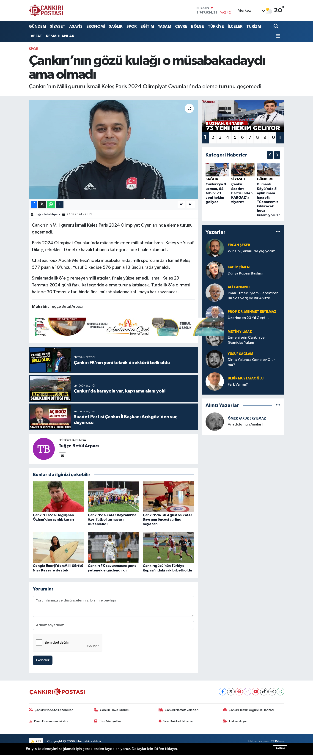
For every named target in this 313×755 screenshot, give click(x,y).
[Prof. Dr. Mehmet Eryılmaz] (215, 315)
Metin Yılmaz (240, 331)
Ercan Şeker (239, 245)
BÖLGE (197, 26)
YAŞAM (164, 26)
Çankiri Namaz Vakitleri (181, 710)
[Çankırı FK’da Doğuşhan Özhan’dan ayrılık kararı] (58, 497)
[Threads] (272, 691)
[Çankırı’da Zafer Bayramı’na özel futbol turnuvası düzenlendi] (113, 497)
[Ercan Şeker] (215, 248)
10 (272, 137)
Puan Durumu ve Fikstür (51, 721)
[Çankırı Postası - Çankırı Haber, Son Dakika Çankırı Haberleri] (46, 10)
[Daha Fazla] (59, 204)
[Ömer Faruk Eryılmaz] (215, 421)
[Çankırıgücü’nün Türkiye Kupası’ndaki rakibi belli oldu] (168, 547)
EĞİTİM (147, 26)
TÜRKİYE (216, 26)
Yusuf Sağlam (240, 354)
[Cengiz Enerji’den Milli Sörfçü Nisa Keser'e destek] (58, 547)
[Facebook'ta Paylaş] (34, 204)
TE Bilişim (277, 741)
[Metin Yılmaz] (215, 337)
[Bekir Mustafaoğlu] (215, 381)
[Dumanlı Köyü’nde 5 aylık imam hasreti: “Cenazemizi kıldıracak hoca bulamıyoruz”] (268, 169)
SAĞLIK (116, 26)
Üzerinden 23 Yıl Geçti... (248, 318)
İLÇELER (235, 26)
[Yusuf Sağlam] (215, 359)
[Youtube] (255, 691)
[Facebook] (222, 691)
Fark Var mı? (238, 385)
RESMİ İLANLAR (60, 36)
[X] (231, 691)
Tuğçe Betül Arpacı (47, 214)
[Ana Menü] (277, 36)
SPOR (131, 26)
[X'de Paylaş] (42, 204)
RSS (38, 741)
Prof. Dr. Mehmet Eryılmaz (252, 311)
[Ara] (276, 26)
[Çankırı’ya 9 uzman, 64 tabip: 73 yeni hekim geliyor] (217, 169)
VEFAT (36, 36)
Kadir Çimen (239, 267)
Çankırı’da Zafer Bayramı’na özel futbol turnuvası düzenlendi (112, 519)
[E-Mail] (62, 456)
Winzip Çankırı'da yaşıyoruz (251, 251)
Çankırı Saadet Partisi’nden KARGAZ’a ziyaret (242, 193)
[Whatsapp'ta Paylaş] (51, 204)
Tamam (280, 748)
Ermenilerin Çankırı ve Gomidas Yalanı (246, 340)
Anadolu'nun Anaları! (245, 424)
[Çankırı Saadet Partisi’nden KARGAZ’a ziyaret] (243, 169)
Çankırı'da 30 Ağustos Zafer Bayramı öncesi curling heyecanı (167, 519)
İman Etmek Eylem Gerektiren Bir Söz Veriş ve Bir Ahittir (253, 295)
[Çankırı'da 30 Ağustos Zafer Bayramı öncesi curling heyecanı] (168, 497)
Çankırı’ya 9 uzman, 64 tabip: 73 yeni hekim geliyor (216, 193)
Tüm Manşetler (110, 721)
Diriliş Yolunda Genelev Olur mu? (251, 362)
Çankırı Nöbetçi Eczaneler (54, 710)
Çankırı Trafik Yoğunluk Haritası (251, 710)
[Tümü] (278, 232)
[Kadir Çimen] (215, 270)
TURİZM (253, 26)
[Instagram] (247, 691)
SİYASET (57, 26)
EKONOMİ (95, 26)
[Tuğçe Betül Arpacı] (44, 449)
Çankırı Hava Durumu (115, 710)
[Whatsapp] (280, 691)
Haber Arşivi (238, 721)
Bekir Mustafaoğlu (246, 378)
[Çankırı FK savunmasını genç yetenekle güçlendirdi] (113, 547)
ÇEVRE (181, 26)
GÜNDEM (37, 26)
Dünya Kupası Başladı (245, 273)
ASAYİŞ (75, 26)
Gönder (42, 660)
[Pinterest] (239, 691)
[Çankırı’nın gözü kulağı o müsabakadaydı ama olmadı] (113, 149)
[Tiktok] (264, 691)
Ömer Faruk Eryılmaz (247, 418)
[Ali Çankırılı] (215, 292)
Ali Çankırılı (239, 287)
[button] (270, 155)
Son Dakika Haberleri (178, 721)
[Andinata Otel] (128, 326)
